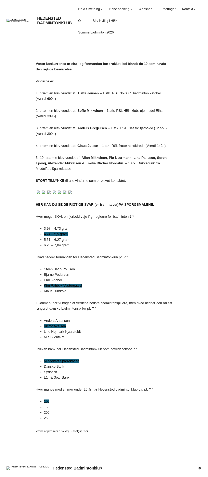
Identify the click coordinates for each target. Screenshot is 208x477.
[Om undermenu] (85, 21)
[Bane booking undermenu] (131, 9)
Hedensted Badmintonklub (54, 20)
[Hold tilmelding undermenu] (102, 9)
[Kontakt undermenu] (195, 9)
